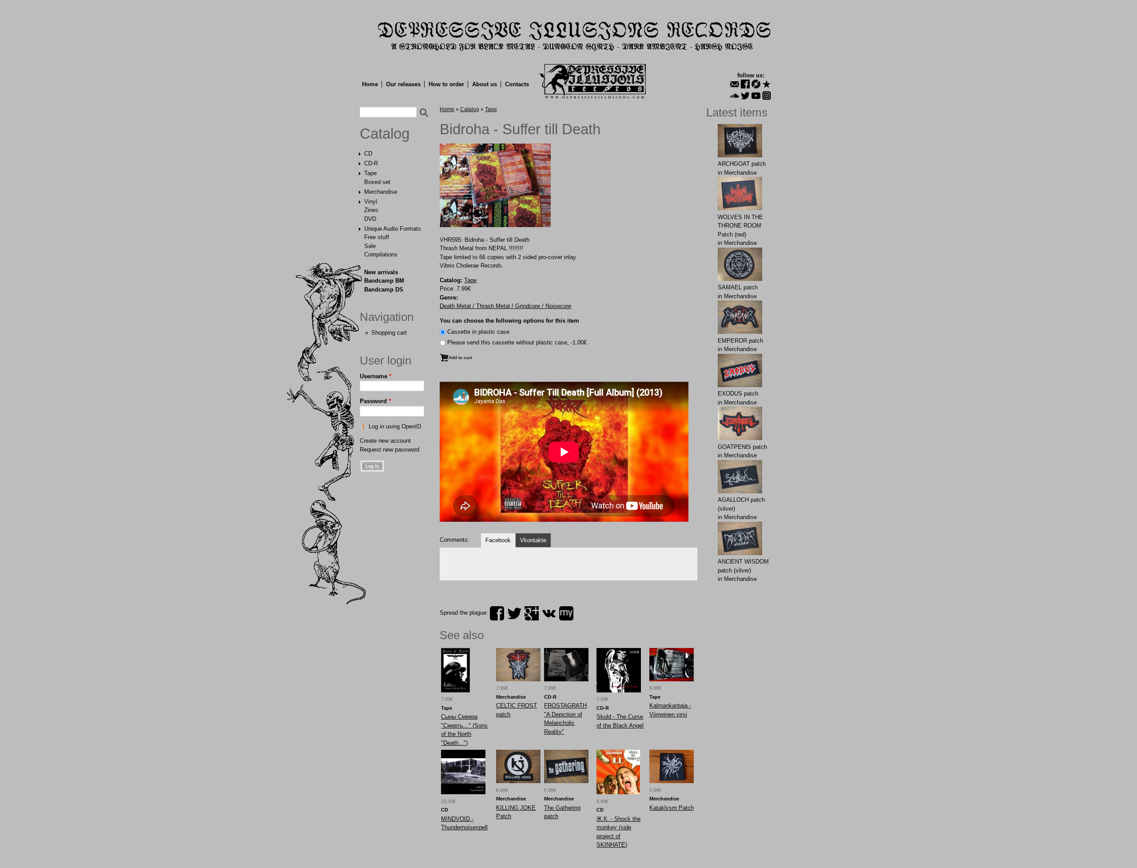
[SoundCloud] (734, 95)
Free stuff (376, 237)
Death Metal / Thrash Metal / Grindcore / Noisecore (505, 306)
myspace (566, 613)
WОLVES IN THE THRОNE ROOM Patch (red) (740, 226)
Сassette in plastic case (478, 331)
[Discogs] (755, 84)
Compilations (381, 254)
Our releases (403, 84)
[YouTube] (755, 95)
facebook (497, 613)
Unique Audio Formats (392, 228)
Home (370, 84)
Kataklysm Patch (671, 807)
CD (368, 153)
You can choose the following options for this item (509, 320)
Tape (370, 173)
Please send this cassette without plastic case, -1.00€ (517, 342)
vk (549, 613)
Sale (370, 246)
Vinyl (370, 201)
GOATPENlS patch (742, 447)
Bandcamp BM (384, 280)
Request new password (389, 449)
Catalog (384, 134)
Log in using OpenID (395, 426)
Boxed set (377, 182)
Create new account (385, 440)
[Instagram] (766, 95)
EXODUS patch (738, 393)
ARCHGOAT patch (742, 163)
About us (484, 84)
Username (375, 376)
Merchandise (380, 191)
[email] (734, 84)
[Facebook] (745, 84)
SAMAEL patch (738, 287)
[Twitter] (745, 95)
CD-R (371, 163)
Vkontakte (533, 540)
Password (375, 401)
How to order (446, 84)
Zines (371, 210)
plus (532, 613)
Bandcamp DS (383, 289)
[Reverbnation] (766, 84)
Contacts (517, 84)
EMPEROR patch (740, 340)
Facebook (498, 540)
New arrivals (381, 272)
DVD (370, 219)
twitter (514, 613)
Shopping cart (389, 332)
